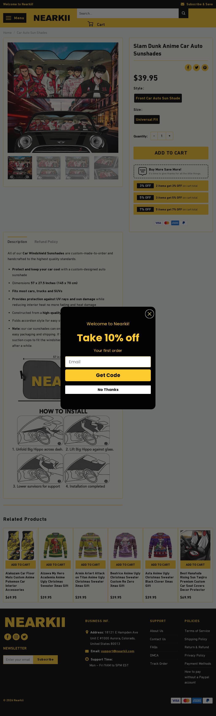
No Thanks (108, 389)
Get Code (108, 375)
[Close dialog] (150, 314)
